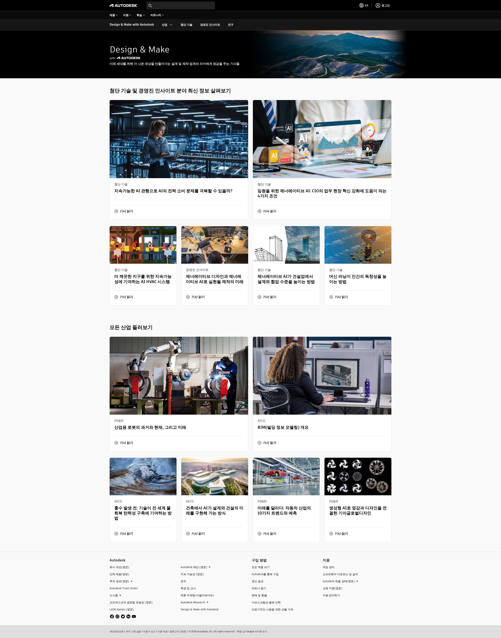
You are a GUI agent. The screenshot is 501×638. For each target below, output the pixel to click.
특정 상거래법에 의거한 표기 (252, 631)
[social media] (123, 616)
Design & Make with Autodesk (132, 24)
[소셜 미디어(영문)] (123, 616)
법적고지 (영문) (178, 631)
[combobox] (180, 5)
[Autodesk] (123, 5)
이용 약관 (163, 631)
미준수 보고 (149, 631)
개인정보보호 (117, 631)
